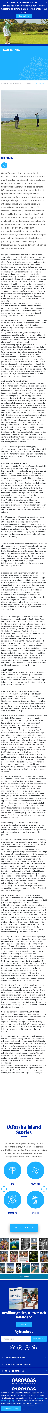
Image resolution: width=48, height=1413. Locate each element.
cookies (40, 1398)
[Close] (46, 2)
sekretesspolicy (7, 1401)
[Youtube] (34, 1347)
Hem (3, 84)
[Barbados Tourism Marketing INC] (24, 1381)
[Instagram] (12, 1347)
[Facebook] (27, 1347)
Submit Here (24, 16)
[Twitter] (19, 1347)
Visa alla (24, 1324)
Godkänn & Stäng (11, 1408)
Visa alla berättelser (24, 1228)
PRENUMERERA (39, 1339)
